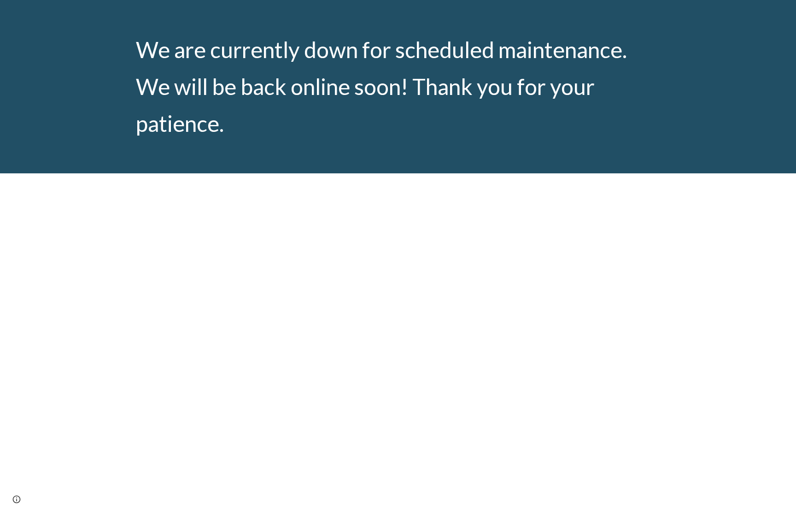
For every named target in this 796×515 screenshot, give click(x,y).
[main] (398, 87)
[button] (16, 499)
